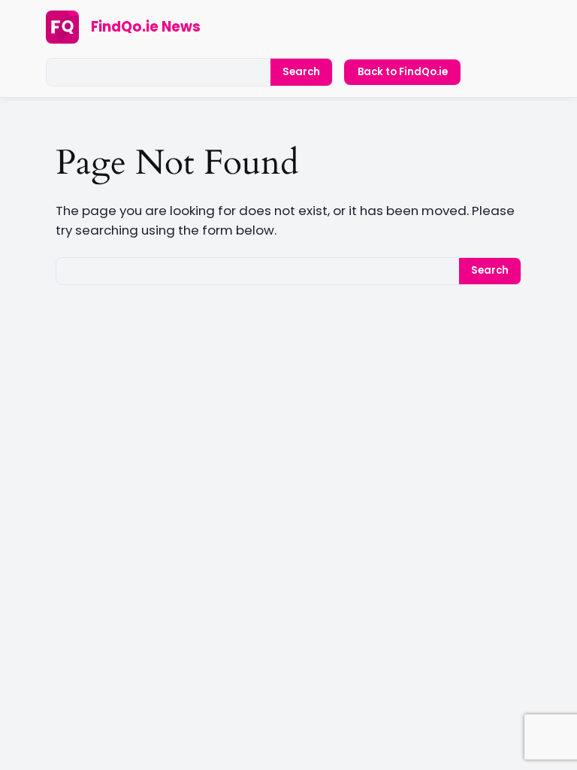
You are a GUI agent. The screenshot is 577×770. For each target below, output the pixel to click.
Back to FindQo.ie (403, 72)
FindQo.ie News (146, 26)
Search (301, 72)
